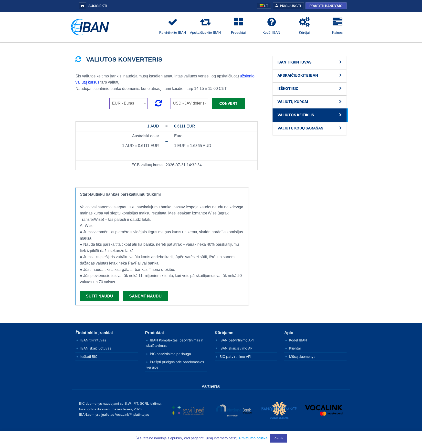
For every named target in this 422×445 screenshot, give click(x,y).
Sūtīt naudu (99, 296)
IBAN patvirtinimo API (237, 340)
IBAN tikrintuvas (93, 340)
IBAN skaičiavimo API (236, 348)
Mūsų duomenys (302, 356)
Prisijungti (290, 6)
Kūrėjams (224, 332)
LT (266, 6)
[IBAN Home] (91, 27)
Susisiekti (97, 6)
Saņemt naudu (145, 296)
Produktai (154, 332)
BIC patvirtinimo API (235, 356)
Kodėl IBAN (298, 340)
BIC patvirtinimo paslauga (170, 354)
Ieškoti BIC (88, 356)
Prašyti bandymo (326, 6)
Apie (288, 332)
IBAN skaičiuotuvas (95, 348)
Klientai (295, 348)
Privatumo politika (253, 438)
